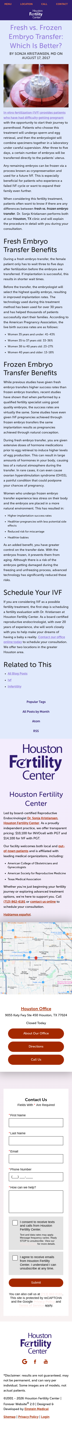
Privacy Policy (28, 1243)
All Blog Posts (17, 673)
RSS (36, 731)
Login (45, 1417)
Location (26, 4)
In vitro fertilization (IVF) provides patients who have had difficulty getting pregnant (34, 115)
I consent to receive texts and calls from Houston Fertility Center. (38, 1232)
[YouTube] (46, 1361)
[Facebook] (35, 1361)
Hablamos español (17, 914)
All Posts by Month (36, 711)
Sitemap (9, 1417)
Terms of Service (31, 1305)
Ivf (9, 680)
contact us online (43, 901)
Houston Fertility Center (21, 823)
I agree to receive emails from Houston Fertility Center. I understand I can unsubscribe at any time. (38, 1262)
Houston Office (36, 1008)
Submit (36, 1282)
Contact (62, 4)
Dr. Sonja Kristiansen (42, 818)
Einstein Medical (36, 1409)
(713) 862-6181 (14, 901)
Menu (8, 4)
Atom (36, 721)
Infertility (14, 686)
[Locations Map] (36, 958)
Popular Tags (36, 702)
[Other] (25, 1361)
